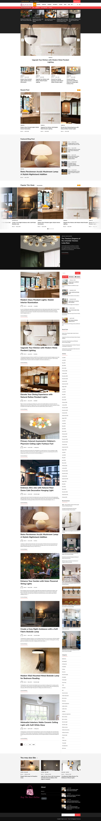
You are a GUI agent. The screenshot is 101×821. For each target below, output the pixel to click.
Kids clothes (64, 698)
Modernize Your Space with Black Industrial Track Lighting (38, 20)
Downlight (64, 677)
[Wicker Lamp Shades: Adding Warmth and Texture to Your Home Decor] (71, 618)
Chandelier (37, 7)
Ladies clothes (64, 706)
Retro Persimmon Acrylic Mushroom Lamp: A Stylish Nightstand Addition (39, 173)
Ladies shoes (64, 708)
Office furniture (44, 7)
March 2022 (64, 489)
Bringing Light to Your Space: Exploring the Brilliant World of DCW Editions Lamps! (62, 20)
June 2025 (64, 391)
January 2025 (64, 404)
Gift (72, 4)
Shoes (65, 4)
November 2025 (65, 378)
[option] (26, 16)
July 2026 (63, 357)
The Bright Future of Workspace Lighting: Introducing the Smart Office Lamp (73, 165)
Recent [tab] (72, 276)
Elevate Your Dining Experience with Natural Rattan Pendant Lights (57, 81)
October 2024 (64, 412)
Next (34, 744)
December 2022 (65, 470)
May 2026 (63, 362)
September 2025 (65, 383)
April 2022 (64, 486)
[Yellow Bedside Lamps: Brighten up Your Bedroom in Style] (71, 521)
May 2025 (63, 394)
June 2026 (64, 360)
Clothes (60, 4)
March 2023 (64, 462)
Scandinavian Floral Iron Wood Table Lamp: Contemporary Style (74, 150)
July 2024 (63, 420)
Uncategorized (64, 745)
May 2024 (63, 426)
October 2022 (64, 476)
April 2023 (64, 460)
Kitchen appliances (65, 703)
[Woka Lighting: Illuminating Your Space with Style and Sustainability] (71, 573)
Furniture (44, 4)
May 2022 (63, 483)
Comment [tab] (78, 276)
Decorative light (15, 220)
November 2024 (65, 410)
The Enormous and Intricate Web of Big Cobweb (50, 20)
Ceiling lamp (50, 57)
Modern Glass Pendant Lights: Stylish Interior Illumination (26, 81)
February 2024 (64, 433)
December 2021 (65, 491)
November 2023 (65, 441)
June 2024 (64, 423)
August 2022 (64, 481)
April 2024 (64, 428)
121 (30, 744)
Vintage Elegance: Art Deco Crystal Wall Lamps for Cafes (74, 144)
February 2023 (64, 465)
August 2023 (64, 449)
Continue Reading (65, 254)
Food (69, 4)
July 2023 (63, 452)
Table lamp (64, 740)
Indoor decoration (68, 236)
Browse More (76, 1)
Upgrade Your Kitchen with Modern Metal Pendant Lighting (42, 81)
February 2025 (64, 402)
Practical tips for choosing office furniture (74, 302)
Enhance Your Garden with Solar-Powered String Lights (26, 20)
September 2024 (65, 415)
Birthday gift (64, 661)
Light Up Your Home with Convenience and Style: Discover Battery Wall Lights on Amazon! (50, 778)
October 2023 (64, 444)
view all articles (39, 185)
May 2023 (63, 457)
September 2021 (65, 494)
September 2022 (65, 478)
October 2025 (64, 381)
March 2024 (64, 431)
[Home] (34, 4)
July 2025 (63, 389)
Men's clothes (64, 716)
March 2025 (64, 399)
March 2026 (64, 368)
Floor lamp (64, 682)
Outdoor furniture (65, 732)
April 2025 (64, 397)
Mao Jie (22, 77)
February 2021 (64, 497)
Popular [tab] (65, 276)
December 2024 (65, 407)
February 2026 (64, 370)
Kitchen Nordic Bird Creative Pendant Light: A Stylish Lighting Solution (73, 157)
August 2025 (64, 386)
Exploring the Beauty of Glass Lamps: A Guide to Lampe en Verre (74, 172)
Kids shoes (64, 700)
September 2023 (65, 447)
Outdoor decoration (65, 729)
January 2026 (64, 373)
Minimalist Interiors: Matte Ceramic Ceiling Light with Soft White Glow (39, 723)
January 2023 (64, 468)
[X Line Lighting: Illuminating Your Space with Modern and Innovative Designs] (71, 543)
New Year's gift (64, 724)
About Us (31, 1)
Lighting (38, 4)
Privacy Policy (36, 1)
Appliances (55, 4)
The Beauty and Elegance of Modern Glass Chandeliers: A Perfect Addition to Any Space (71, 241)
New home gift (64, 721)
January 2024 (64, 436)
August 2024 (64, 418)
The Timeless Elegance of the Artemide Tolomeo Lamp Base (74, 20)
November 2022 (65, 473)
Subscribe (44, 798)
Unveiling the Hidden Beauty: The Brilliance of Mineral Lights (70, 777)
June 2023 (64, 455)
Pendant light (64, 735)
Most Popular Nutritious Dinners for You (73, 321)
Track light (64, 743)
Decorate (49, 4)
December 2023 (65, 439)
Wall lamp (64, 748)
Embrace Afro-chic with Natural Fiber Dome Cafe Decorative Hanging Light (37, 489)
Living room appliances (66, 714)
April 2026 (64, 365)
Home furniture (65, 692)
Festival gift (64, 679)
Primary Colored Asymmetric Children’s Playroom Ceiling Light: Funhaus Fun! (50, 61)
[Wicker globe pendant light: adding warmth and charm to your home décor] (71, 640)
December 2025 (65, 376)
